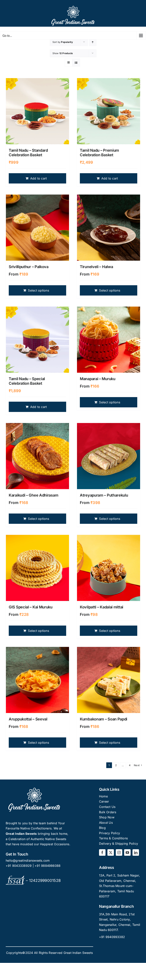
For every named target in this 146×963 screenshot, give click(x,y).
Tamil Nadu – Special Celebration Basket (27, 381)
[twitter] (110, 852)
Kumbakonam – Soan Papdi (103, 719)
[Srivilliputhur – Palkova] (37, 228)
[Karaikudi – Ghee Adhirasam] (37, 456)
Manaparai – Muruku (97, 379)
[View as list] (76, 62)
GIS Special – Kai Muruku (30, 607)
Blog (102, 828)
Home (103, 796)
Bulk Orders (107, 812)
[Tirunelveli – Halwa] (108, 228)
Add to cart (38, 178)
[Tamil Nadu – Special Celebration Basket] (37, 340)
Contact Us (107, 807)
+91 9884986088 (47, 866)
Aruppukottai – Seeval (28, 719)
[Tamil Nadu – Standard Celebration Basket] (37, 111)
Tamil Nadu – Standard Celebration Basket (28, 152)
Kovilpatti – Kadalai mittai (101, 607)
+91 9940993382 (112, 937)
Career (104, 801)
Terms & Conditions (113, 838)
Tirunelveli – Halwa (96, 266)
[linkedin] (136, 852)
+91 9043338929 (19, 866)
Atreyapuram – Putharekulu (104, 495)
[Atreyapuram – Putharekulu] (108, 456)
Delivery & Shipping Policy (118, 843)
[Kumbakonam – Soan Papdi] (108, 680)
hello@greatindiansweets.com (28, 860)
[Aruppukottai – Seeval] (37, 680)
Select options (38, 290)
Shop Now (106, 817)
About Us (106, 822)
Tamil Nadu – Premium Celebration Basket (99, 152)
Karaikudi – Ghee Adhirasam (33, 495)
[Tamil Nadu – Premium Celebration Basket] (108, 111)
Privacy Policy (109, 833)
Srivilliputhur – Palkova (28, 266)
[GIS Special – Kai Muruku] (37, 568)
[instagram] (119, 852)
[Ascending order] (92, 42)
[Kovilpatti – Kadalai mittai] (108, 568)
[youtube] (127, 852)
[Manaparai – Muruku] (108, 340)
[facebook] (102, 852)
